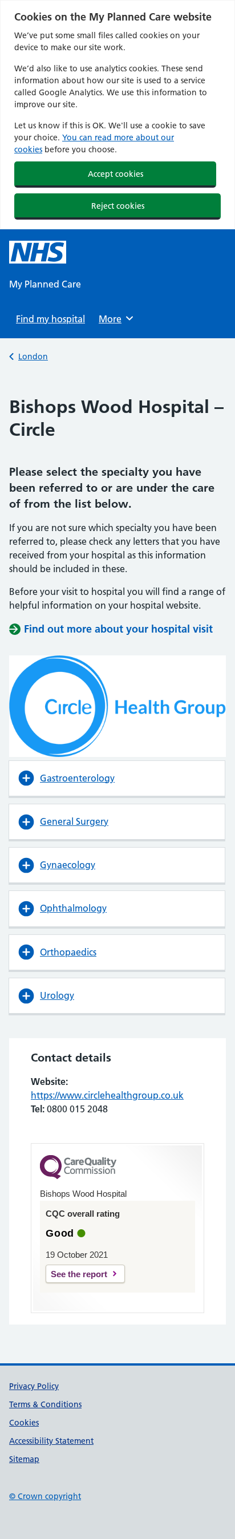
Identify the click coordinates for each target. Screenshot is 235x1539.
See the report (79, 1274)
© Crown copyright (45, 1496)
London (33, 356)
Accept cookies (115, 174)
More (114, 319)
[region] (117, 114)
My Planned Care (45, 284)
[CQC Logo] (78, 1176)
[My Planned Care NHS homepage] (37, 252)
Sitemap (24, 1459)
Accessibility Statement (51, 1441)
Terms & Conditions (45, 1404)
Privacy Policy (34, 1386)
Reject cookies (117, 206)
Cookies (24, 1423)
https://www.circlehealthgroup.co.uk (107, 1095)
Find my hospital (50, 319)
